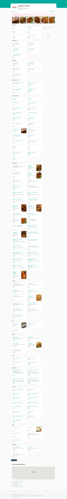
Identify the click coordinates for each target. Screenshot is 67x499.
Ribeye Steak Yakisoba (16, 343)
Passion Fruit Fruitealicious (17, 74)
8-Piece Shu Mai (30, 140)
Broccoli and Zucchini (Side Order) (18, 402)
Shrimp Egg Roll (15, 102)
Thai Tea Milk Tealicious (31, 48)
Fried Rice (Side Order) (31, 389)
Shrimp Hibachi (30, 180)
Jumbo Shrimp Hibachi (16, 213)
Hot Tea (29, 31)
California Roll (15, 323)
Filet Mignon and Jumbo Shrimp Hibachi (17, 246)
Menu (12, 11)
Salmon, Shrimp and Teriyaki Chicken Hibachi (18, 259)
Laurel (16, 494)
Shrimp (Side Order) (30, 411)
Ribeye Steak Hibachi (16, 180)
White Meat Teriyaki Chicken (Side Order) (32, 407)
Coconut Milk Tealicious (31, 43)
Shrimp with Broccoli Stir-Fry (17, 362)
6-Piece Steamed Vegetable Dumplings (32, 152)
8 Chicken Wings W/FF (31, 117)
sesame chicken (15, 453)
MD (14, 494)
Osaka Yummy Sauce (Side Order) (17, 389)
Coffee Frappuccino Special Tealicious (32, 89)
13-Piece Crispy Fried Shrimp (17, 123)
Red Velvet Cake (15, 427)
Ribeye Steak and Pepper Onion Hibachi (17, 186)
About (16, 11)
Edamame (29, 129)
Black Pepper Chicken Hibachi (30, 166)
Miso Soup (14, 98)
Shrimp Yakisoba (30, 343)
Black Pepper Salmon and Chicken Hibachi (32, 193)
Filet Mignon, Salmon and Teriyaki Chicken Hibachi (32, 266)
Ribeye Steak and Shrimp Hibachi (30, 206)
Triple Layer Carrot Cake (31, 433)
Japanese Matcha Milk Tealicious (17, 54)
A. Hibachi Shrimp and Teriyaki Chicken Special (17, 371)
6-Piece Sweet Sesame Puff (17, 152)
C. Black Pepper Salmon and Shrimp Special (18, 379)
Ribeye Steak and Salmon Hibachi (32, 232)
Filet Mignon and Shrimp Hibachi (15, 232)
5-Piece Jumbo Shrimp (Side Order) (18, 416)
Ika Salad (29, 146)
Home (13, 494)
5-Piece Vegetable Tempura (17, 117)
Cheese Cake (30, 427)
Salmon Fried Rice (15, 295)
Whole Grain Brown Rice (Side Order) (33, 393)
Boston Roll (29, 323)
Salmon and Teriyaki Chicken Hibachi (18, 225)
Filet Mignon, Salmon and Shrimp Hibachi (17, 266)
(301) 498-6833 (20, 9)
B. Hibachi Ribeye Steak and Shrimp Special (33, 371)
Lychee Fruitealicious (31, 68)
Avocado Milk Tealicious (16, 43)
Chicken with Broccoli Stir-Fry (17, 358)
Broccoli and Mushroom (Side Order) (33, 402)
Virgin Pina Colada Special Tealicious (18, 82)
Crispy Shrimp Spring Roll (31, 108)
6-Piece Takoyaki (15, 129)
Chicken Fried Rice (30, 283)
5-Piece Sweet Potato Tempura (32, 112)
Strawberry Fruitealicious (16, 68)
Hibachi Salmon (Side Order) (17, 420)
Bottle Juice (14, 31)
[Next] (55, 20)
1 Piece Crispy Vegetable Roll (32, 102)
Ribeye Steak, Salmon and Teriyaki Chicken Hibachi (17, 253)
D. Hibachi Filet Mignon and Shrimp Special (33, 379)
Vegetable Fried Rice (16, 283)
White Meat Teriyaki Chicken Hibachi (30, 174)
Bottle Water (30, 27)
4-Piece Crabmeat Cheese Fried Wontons (17, 113)
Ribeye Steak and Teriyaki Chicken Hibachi (15, 206)
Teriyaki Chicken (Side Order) (17, 406)
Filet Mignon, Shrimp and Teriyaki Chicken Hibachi (32, 259)
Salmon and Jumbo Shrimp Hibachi (33, 239)
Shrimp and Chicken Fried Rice (32, 309)
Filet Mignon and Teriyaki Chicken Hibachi (32, 226)
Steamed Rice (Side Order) (16, 393)
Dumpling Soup (30, 98)
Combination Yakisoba (16, 349)
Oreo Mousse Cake (15, 433)
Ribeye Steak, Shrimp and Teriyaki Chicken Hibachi (17, 240)
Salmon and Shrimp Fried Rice (30, 296)
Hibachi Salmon (15, 219)
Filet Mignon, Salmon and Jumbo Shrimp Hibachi (15, 273)
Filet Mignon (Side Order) (31, 416)
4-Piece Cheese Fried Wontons (17, 108)
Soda (13, 27)
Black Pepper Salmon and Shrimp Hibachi (17, 199)
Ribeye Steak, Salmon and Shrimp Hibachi (32, 253)
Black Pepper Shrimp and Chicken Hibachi (17, 193)
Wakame (14, 146)
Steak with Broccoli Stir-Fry (32, 358)
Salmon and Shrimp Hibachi (32, 219)
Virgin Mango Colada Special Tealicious (32, 83)
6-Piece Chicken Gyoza (31, 135)
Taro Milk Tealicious (15, 48)
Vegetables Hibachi (15, 165)
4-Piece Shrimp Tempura (31, 123)
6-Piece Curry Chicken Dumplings (17, 140)
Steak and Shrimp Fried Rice (17, 309)
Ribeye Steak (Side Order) (16, 411)
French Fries (14, 158)
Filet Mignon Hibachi (31, 213)
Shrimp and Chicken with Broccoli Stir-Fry (32, 363)
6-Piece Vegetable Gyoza (16, 135)
